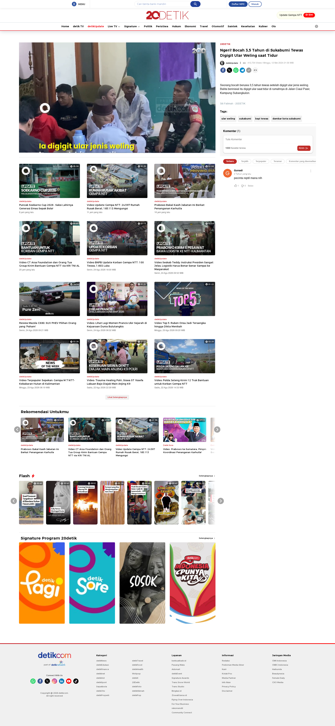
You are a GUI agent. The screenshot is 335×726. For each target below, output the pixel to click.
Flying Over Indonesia (182, 699)
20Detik (136, 682)
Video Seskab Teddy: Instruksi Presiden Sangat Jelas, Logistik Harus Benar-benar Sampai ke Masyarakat (183, 266)
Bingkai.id (176, 691)
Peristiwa (162, 26)
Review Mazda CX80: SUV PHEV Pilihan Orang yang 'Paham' (47, 325)
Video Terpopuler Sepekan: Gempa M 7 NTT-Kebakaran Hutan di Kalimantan (47, 382)
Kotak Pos (227, 673)
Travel (204, 26)
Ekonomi (190, 26)
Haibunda (277, 669)
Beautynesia (278, 673)
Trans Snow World (181, 682)
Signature (130, 26)
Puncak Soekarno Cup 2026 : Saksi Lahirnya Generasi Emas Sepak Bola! (46, 207)
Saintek (232, 26)
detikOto (100, 691)
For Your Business (180, 704)
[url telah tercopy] (248, 70)
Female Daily (278, 678)
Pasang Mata (178, 665)
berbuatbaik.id (179, 660)
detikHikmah (138, 691)
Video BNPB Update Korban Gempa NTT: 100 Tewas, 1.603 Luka (115, 264)
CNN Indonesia (279, 660)
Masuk (255, 4)
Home (65, 26)
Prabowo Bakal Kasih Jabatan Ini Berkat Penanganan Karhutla (179, 207)
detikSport (101, 682)
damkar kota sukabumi (287, 118)
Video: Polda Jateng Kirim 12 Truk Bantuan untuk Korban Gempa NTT (181, 382)
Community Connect (182, 712)
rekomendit (177, 708)
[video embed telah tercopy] (255, 70)
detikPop (136, 695)
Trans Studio (178, 686)
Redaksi (226, 660)
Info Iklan (226, 682)
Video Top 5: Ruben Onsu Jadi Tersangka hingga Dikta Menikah (180, 325)
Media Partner (229, 678)
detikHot (100, 678)
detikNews (101, 660)
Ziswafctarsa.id (179, 695)
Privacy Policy (229, 686)
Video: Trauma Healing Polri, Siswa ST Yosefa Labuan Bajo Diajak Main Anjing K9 (115, 382)
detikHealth (137, 669)
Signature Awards (180, 678)
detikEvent (177, 673)
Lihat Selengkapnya (117, 397)
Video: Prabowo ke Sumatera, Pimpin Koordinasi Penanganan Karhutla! (184, 451)
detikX (135, 678)
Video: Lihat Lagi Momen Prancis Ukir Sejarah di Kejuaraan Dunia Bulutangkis (117, 325)
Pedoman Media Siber (233, 665)
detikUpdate (96, 26)
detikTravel (137, 660)
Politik (148, 26)
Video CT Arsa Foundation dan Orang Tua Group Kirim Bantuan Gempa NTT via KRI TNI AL (49, 264)
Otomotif (218, 26)
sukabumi (245, 118)
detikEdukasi (102, 665)
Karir (224, 669)
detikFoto (137, 686)
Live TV (113, 26)
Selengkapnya (206, 476)
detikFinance (102, 669)
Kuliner (263, 26)
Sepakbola (101, 686)
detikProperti (102, 695)
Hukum (176, 26)
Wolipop (136, 673)
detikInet (100, 673)
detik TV (78, 26)
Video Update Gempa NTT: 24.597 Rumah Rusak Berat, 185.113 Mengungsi (113, 207)
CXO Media (277, 682)
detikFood (137, 665)
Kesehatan (248, 26)
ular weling (228, 118)
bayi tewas (261, 118)
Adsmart (176, 669)
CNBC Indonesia (280, 665)
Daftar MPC (238, 4)
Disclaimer (227, 691)
